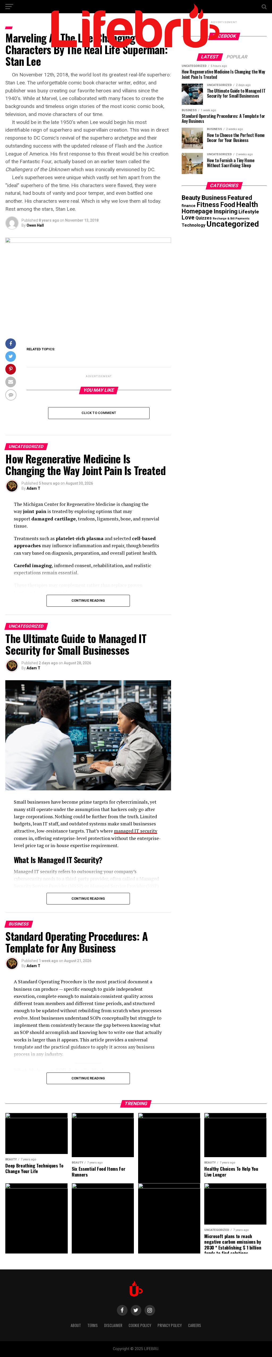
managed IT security (135, 831)
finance (189, 205)
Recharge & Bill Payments (231, 218)
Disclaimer (113, 1325)
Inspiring (225, 211)
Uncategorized (232, 224)
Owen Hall (35, 225)
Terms (92, 1325)
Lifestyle (249, 212)
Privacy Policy (170, 1325)
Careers (194, 1325)
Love (188, 217)
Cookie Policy (140, 1325)
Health (247, 204)
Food (227, 205)
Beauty (191, 197)
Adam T (33, 488)
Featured (240, 197)
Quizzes (204, 218)
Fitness (208, 205)
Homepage (197, 211)
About (76, 1325)
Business (214, 197)
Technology (193, 225)
